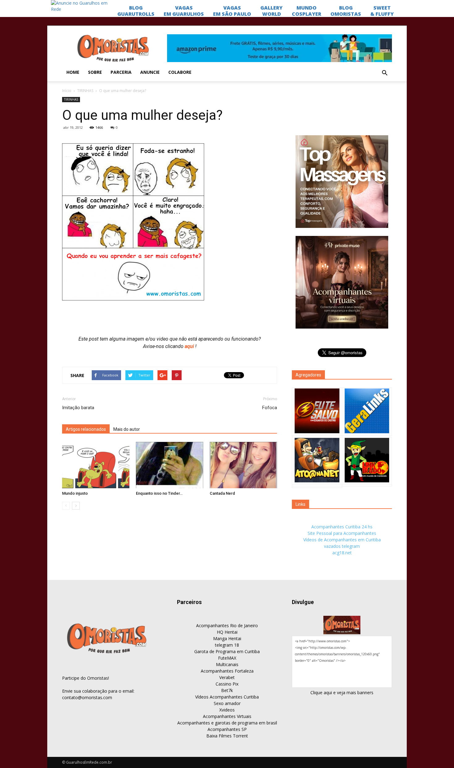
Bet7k (227, 690)
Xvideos (227, 710)
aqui (190, 346)
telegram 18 (227, 645)
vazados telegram (342, 546)
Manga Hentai (227, 638)
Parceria (121, 72)
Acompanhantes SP (227, 729)
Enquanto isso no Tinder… (159, 493)
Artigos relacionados (86, 429)
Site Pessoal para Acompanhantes (342, 533)
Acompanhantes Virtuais (227, 716)
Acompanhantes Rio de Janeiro (227, 625)
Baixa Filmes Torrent (227, 736)
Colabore (179, 72)
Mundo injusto (75, 493)
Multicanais (227, 664)
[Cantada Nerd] (243, 465)
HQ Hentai (227, 632)
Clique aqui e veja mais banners (341, 692)
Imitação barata (78, 407)
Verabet (227, 677)
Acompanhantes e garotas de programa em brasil (227, 723)
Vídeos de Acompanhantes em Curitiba (342, 540)
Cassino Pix (227, 684)
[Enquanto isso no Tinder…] (169, 465)
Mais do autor (126, 429)
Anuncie (150, 72)
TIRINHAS (85, 90)
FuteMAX (227, 658)
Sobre (95, 72)
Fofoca (269, 407)
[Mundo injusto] (95, 465)
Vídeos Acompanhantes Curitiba (227, 697)
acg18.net (342, 553)
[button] (384, 73)
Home (72, 72)
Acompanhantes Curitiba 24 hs (341, 527)
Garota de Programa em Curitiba (227, 651)
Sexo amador (227, 703)
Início (66, 90)
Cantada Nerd (222, 493)
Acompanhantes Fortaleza (227, 671)
